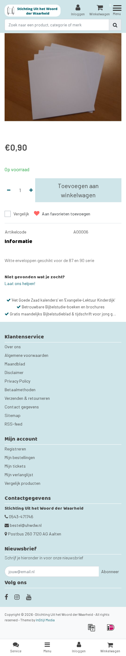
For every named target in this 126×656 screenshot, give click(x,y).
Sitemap (12, 415)
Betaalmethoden (20, 389)
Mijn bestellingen (20, 457)
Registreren (15, 448)
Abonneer (110, 571)
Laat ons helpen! (20, 283)
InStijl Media (45, 620)
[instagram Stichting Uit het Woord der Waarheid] (17, 596)
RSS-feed (13, 423)
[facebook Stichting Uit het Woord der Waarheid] (6, 596)
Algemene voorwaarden (26, 355)
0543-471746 (20, 516)
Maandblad (15, 363)
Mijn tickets (15, 466)
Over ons (13, 346)
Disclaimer (14, 372)
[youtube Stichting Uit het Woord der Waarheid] (28, 596)
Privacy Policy (17, 381)
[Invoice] (93, 630)
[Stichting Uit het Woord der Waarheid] (33, 11)
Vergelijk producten (22, 483)
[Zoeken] (115, 25)
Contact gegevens (22, 406)
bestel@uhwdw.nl (26, 525)
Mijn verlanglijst (19, 474)
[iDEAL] (112, 630)
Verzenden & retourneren (27, 398)
